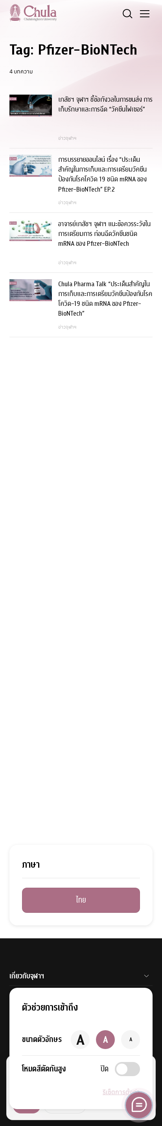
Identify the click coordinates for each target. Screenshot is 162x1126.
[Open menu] (145, 14)
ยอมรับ (26, 1105)
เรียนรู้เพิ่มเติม (64, 1105)
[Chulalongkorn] (33, 12)
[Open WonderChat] (139, 1105)
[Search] (127, 14)
